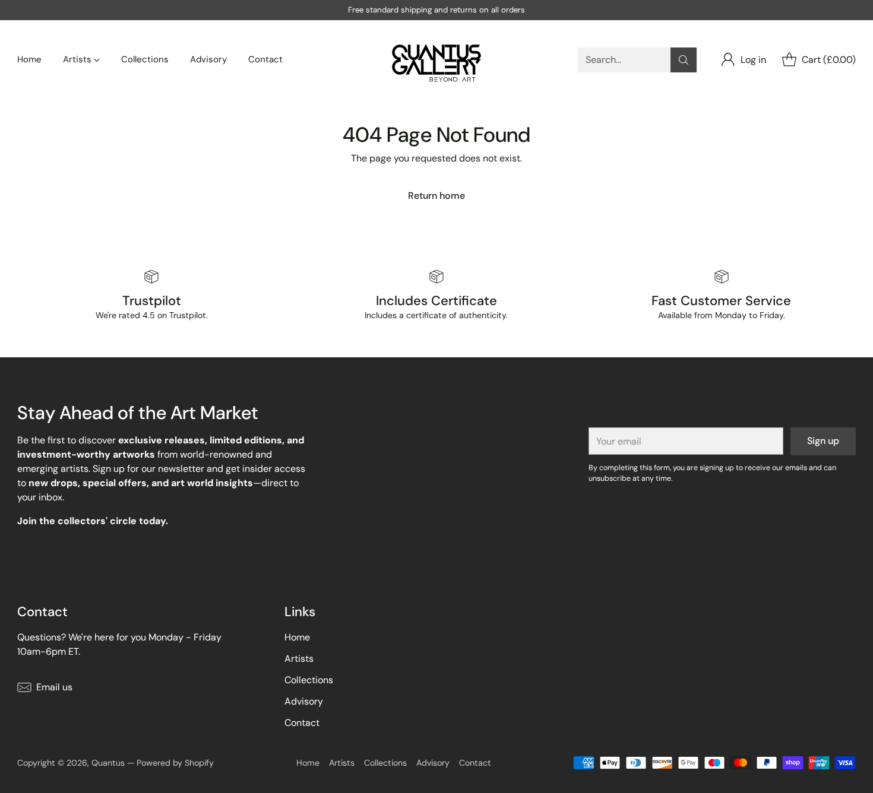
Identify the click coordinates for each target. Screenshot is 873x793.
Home (297, 637)
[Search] (683, 59)
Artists (299, 658)
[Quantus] (436, 60)
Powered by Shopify (175, 762)
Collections (308, 680)
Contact (302, 722)
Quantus (108, 762)
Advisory (303, 701)
